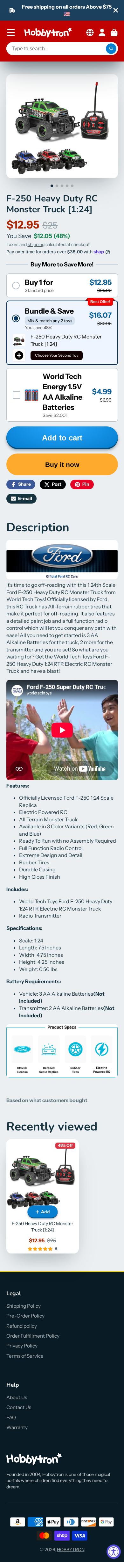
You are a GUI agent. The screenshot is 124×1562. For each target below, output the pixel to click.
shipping (36, 244)
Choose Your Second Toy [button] (56, 355)
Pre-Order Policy (25, 1316)
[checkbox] (62, 394)
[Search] (111, 48)
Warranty (17, 1427)
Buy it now (62, 464)
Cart (114, 32)
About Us (16, 1397)
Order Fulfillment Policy (32, 1336)
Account (102, 32)
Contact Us (18, 1407)
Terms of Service (25, 1356)
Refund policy (21, 1326)
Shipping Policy (23, 1306)
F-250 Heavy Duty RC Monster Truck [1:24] (42, 1196)
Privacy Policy (22, 1346)
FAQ (11, 1417)
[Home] (48, 32)
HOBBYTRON (71, 1549)
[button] (62, 285)
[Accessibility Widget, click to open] (114, 1551)
